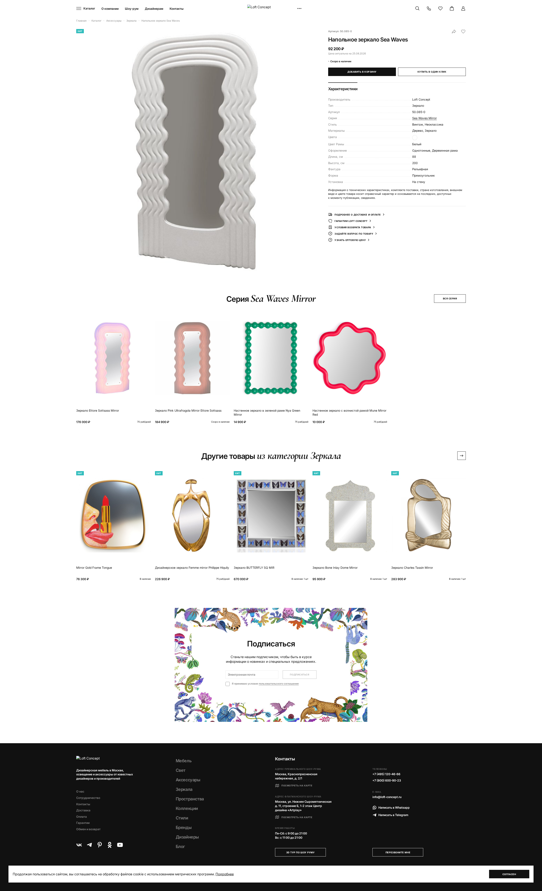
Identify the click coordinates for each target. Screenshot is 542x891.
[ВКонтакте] (79, 845)
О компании (110, 8)
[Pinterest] (99, 845)
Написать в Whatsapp (394, 807)
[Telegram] (89, 845)
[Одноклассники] (110, 845)
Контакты (177, 8)
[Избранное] (440, 8)
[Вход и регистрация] (463, 8)
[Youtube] (120, 845)
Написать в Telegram (393, 815)
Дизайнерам (154, 8)
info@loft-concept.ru (386, 797)
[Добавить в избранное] (463, 31)
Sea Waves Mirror (424, 118)
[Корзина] (451, 8)
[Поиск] (417, 8)
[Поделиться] (453, 31)
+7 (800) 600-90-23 (386, 780)
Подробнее (225, 874)
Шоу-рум (131, 8)
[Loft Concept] (271, 8)
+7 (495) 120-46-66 (386, 774)
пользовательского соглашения (279, 683)
